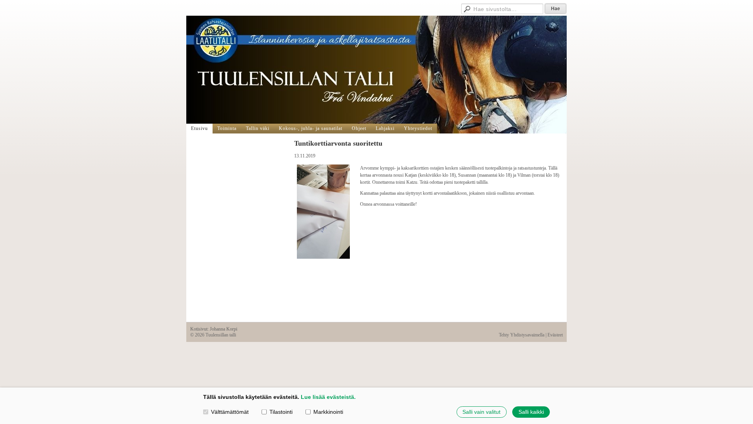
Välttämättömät (230, 412)
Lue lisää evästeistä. (328, 397)
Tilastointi (281, 412)
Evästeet (555, 335)
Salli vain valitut (481, 412)
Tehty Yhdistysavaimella (521, 335)
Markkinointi (328, 412)
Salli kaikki (531, 412)
